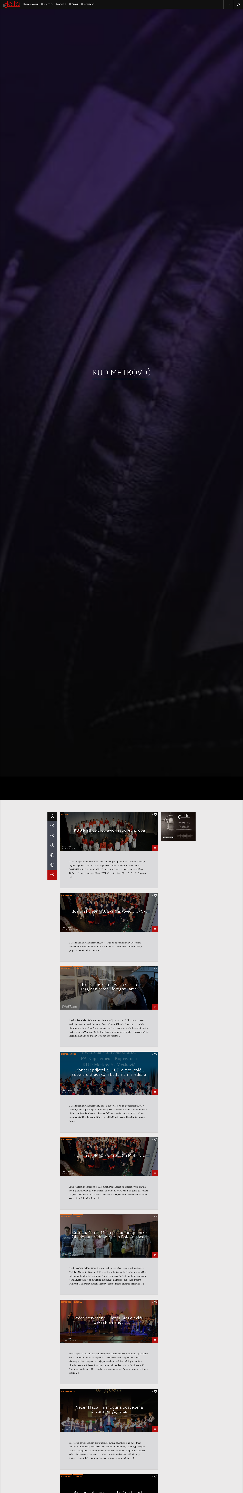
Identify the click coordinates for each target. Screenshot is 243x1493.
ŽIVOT (75, 4)
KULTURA (78, 972)
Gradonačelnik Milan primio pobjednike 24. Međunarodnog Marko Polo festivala (109, 1238)
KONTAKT (89, 4)
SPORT (62, 4)
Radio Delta (66, 850)
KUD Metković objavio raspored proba (109, 833)
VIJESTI (48, 4)
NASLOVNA (32, 4)
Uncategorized (68, 899)
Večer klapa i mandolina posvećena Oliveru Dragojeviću (109, 1413)
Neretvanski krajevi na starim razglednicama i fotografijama (109, 990)
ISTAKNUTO (66, 972)
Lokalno (65, 818)
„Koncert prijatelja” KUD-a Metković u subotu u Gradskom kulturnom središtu (109, 1075)
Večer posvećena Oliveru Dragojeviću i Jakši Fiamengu (109, 1323)
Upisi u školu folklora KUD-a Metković (109, 1158)
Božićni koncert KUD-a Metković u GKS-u (110, 914)
